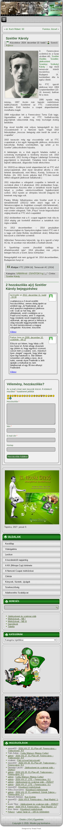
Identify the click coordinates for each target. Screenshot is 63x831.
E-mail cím (12, 436)
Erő (30, 819)
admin (11, 756)
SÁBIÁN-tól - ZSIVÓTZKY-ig (29, 273)
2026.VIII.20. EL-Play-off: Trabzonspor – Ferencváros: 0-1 (32, 764)
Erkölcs (23, 819)
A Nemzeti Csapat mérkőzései (19, 571)
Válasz (13, 332)
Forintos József (49, 29)
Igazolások (13, 624)
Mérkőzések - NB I (17, 619)
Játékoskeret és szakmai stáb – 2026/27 (31, 768)
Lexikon (8, 554)
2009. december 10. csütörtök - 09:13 (26, 338)
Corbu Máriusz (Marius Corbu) (34, 753)
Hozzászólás (13, 401)
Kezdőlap (9, 543)
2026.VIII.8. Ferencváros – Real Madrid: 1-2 (33, 800)
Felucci (11, 812)
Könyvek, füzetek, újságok (17, 582)
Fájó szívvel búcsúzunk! (28, 760)
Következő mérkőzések (29, 787)
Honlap (10, 445)
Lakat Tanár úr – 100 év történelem (33, 812)
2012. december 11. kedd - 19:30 (28, 296)
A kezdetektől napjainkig (16, 560)
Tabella (11, 626)
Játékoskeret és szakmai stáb (22, 616)
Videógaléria (11, 549)
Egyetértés (38, 819)
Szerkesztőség (12, 587)
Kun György (30, 797)
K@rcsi (9, 45)
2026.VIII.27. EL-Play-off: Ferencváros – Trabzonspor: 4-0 (32, 749)
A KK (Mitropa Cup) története (18, 565)
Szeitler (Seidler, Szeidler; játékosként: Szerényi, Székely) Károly (49, 61)
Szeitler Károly (13, 276)
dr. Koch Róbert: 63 (15, 29)
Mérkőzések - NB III (17, 621)
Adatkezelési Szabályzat (16, 593)
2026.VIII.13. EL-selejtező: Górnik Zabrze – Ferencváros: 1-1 (32, 793)
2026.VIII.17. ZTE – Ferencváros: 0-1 (33, 779)
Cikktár (8, 576)
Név (9, 426)
